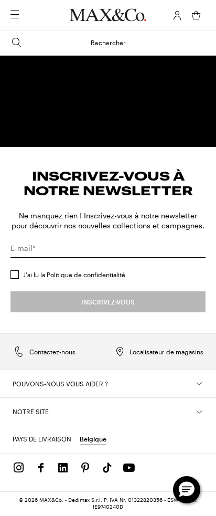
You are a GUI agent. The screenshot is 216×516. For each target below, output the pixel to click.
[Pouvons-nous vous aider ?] (199, 384)
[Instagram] (19, 467)
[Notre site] (199, 412)
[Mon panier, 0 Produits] (196, 15)
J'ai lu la (74, 274)
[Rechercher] (29, 15)
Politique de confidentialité (86, 274)
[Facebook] (41, 467)
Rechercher (108, 42)
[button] (177, 15)
